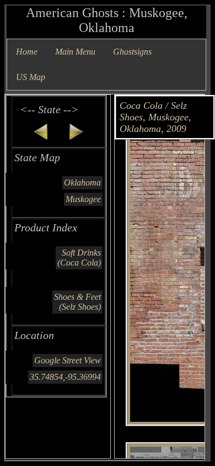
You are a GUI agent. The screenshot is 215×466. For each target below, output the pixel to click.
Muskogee (83, 199)
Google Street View (67, 360)
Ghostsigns (132, 51)
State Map (37, 157)
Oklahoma (82, 182)
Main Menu (75, 51)
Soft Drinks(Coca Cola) (79, 257)
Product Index (45, 227)
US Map (30, 77)
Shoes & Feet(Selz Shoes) (77, 301)
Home (26, 51)
